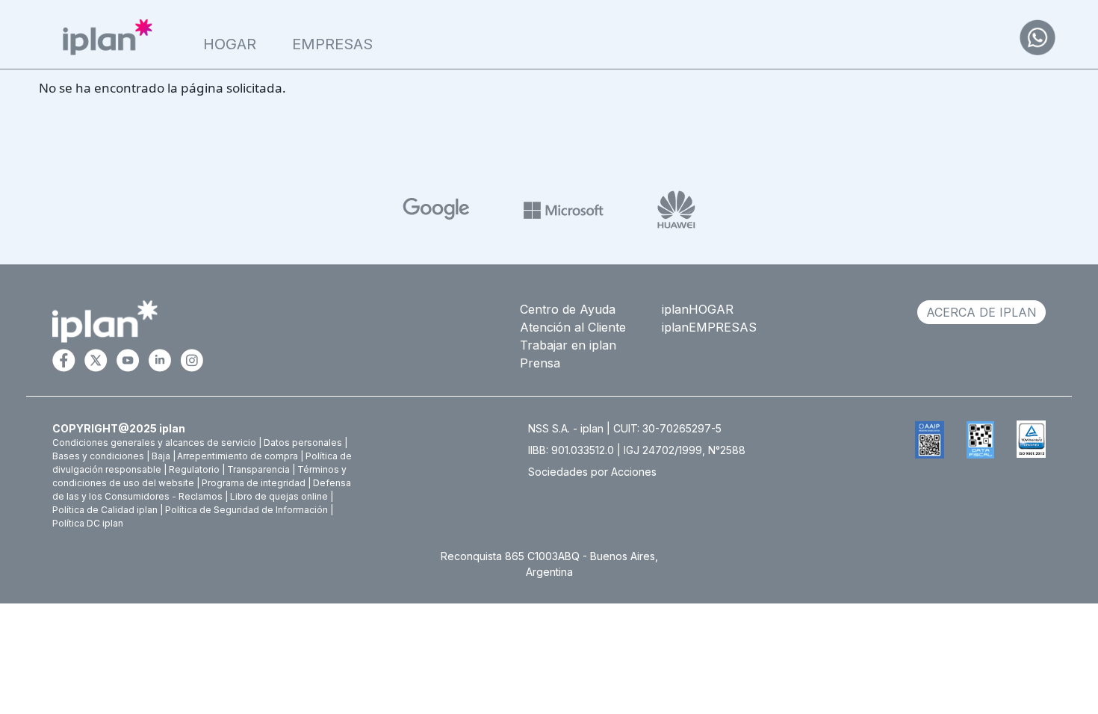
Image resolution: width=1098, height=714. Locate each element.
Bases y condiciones (98, 456)
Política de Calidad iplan (105, 509)
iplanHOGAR (697, 309)
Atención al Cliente (573, 327)
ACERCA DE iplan (981, 312)
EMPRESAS (332, 44)
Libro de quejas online (279, 496)
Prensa (540, 363)
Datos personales (303, 442)
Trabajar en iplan (568, 345)
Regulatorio (194, 469)
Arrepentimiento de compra (237, 456)
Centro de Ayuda (567, 309)
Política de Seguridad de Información (246, 509)
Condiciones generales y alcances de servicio (154, 442)
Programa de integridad (253, 482)
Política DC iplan (87, 523)
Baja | (164, 456)
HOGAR (229, 44)
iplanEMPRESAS (709, 327)
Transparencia (258, 469)
